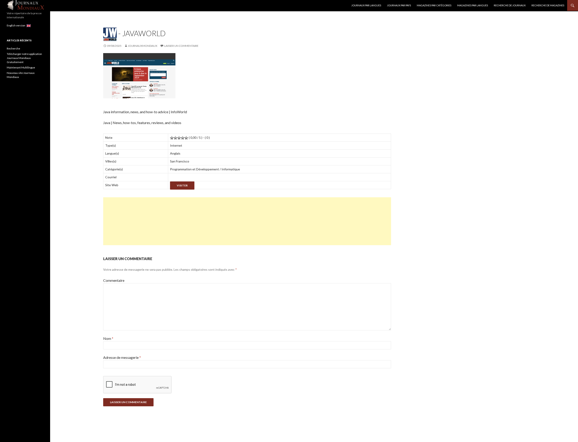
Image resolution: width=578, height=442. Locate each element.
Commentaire (113, 280)
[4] (182, 138)
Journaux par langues (366, 5)
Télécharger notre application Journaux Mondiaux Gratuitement (24, 58)
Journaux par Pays (399, 5)
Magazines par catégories (434, 5)
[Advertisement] (238, 221)
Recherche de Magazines (547, 5)
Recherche (13, 48)
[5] (186, 138)
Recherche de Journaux (510, 5)
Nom (108, 338)
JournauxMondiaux (142, 45)
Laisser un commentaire (181, 45)
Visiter (182, 185)
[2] (175, 138)
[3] (179, 138)
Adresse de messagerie (122, 357)
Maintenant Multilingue (21, 67)
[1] (172, 138)
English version (17, 25)
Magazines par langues (472, 5)
